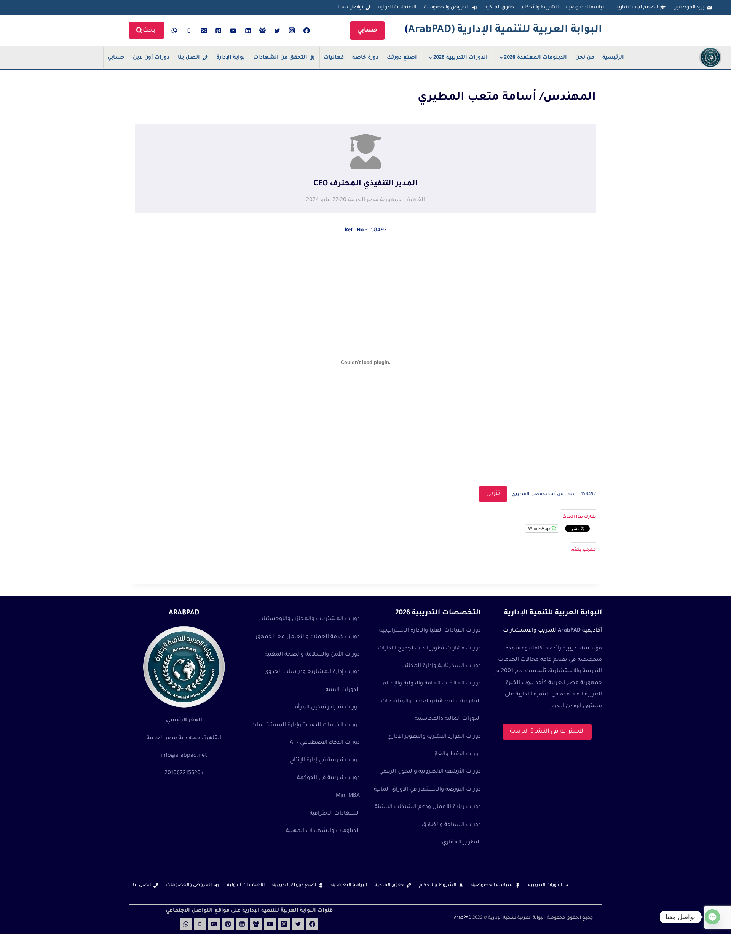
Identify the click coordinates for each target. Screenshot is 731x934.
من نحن (584, 57)
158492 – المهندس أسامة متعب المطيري (554, 494)
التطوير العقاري (461, 843)
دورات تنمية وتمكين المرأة (327, 708)
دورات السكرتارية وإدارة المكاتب (441, 666)
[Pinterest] (218, 30)
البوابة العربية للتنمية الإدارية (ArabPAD (505, 30)
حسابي (367, 30)
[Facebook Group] (262, 30)
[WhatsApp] (174, 30)
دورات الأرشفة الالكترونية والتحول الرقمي (430, 772)
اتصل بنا (189, 57)
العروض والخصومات (446, 7)
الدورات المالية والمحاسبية (448, 719)
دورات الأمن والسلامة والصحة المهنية (312, 655)
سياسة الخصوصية (587, 7)
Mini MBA (348, 796)
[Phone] (189, 30)
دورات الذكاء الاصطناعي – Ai (325, 743)
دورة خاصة (365, 57)
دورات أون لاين (151, 57)
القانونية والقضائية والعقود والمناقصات (431, 702)
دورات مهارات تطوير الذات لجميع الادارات (429, 649)
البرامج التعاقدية (349, 885)
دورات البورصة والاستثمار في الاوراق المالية (427, 790)
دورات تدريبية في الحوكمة (328, 778)
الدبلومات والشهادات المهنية (323, 831)
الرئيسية (613, 57)
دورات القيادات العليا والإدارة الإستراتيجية (430, 631)
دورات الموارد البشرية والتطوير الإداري (434, 737)
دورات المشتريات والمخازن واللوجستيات (309, 619)
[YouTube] (233, 30)
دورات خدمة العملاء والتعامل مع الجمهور (307, 637)
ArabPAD (462, 918)
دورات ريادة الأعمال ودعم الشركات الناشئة (428, 807)
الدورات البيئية (343, 690)
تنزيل (493, 493)
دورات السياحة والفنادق (451, 825)
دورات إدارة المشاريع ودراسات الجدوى (312, 672)
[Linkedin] (247, 30)
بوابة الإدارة (230, 57)
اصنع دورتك (402, 57)
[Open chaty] (712, 916)
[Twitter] (277, 30)
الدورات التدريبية (545, 885)
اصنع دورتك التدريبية (294, 885)
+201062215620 (184, 773)
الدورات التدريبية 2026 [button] (460, 57)
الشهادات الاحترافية (335, 814)
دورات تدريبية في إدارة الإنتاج (325, 760)
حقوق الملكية (499, 7)
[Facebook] (306, 30)
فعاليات (334, 57)
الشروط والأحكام (540, 7)
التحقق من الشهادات (280, 57)
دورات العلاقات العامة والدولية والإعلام (432, 684)
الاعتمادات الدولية (397, 7)
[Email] (203, 30)
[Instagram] (292, 30)
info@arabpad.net (184, 756)
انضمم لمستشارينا (636, 7)
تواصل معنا (350, 7)
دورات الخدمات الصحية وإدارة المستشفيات (305, 725)
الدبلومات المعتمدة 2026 (535, 57)
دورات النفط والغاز (457, 754)
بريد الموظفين (688, 7)
